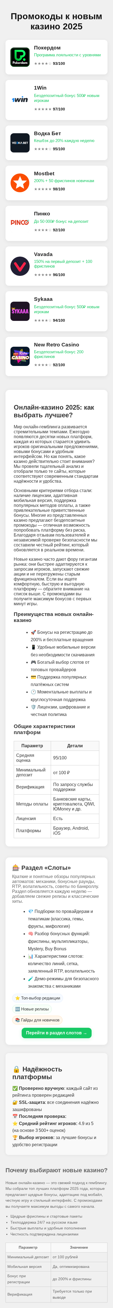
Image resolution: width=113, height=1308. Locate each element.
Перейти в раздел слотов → (56, 1033)
